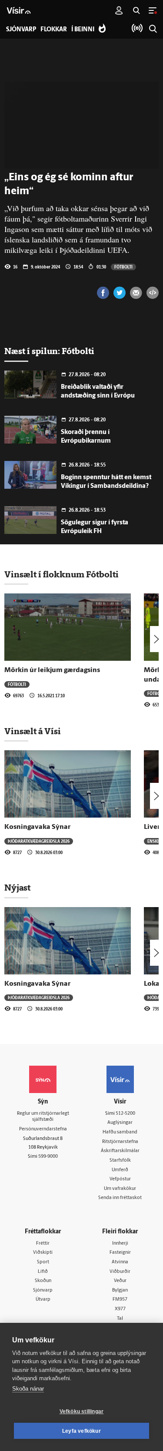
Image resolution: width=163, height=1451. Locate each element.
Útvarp (43, 1299)
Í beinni (82, 30)
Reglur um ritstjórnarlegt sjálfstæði (43, 1117)
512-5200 (125, 1113)
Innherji (120, 1243)
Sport (43, 1262)
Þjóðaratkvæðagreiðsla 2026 (39, 841)
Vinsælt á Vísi (32, 731)
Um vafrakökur (120, 1188)
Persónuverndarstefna (43, 1129)
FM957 (120, 1299)
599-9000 (48, 1156)
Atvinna (120, 1262)
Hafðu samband (120, 1132)
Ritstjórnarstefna (120, 1142)
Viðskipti (43, 1252)
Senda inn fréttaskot (120, 1198)
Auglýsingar (120, 1122)
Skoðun (43, 1281)
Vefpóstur (120, 1179)
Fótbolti (123, 266)
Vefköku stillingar (82, 1411)
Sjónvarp (43, 1290)
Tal (120, 1318)
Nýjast (17, 887)
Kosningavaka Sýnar (37, 827)
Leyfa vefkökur (81, 1431)
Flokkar (53, 30)
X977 (120, 1309)
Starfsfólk (120, 1160)
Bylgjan (120, 1290)
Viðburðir (120, 1271)
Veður (120, 1281)
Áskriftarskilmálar (120, 1151)
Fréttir (43, 1243)
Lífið (43, 1271)
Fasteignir (120, 1252)
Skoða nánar (28, 1388)
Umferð (120, 1170)
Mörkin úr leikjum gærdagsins (52, 670)
